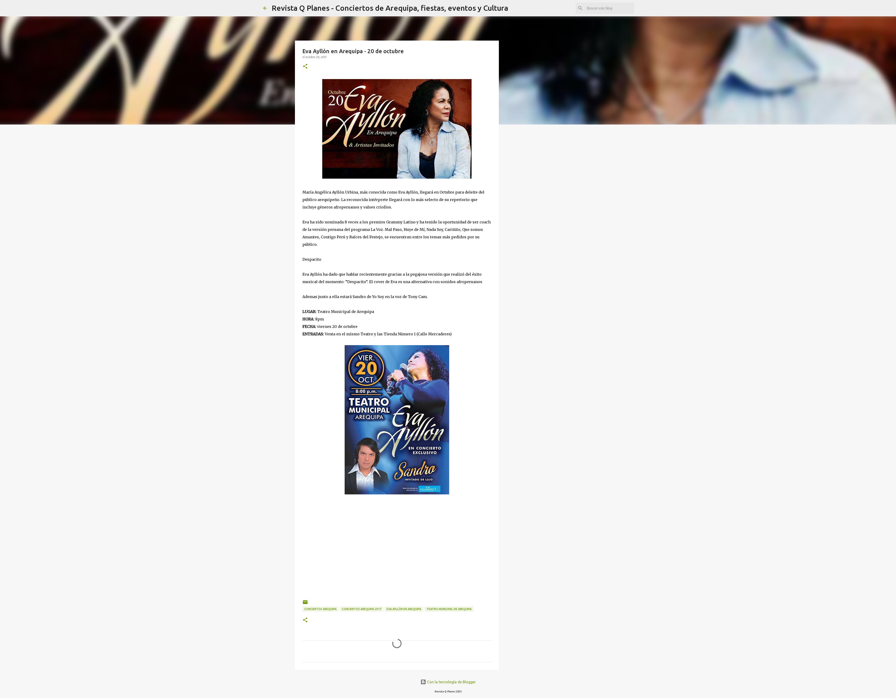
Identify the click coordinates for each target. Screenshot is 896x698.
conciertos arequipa (320, 609)
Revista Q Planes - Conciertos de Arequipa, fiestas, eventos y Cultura (390, 8)
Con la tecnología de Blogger (451, 682)
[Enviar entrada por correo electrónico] (305, 603)
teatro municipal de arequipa (449, 609)
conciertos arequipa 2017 (361, 609)
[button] (305, 66)
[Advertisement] (396, 544)
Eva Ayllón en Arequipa (404, 609)
